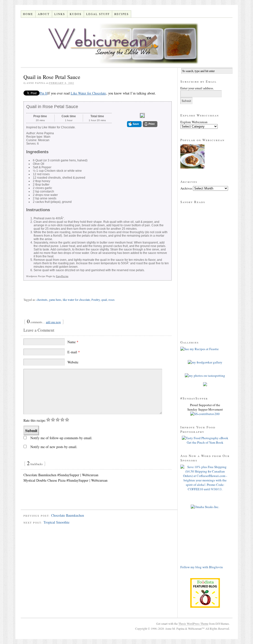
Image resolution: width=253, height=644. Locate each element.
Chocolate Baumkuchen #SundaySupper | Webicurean (60, 475)
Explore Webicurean (194, 122)
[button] (134, 124)
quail (104, 300)
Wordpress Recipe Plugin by (47, 276)
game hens (55, 300)
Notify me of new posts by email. (53, 446)
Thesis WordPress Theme (193, 623)
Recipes (121, 14)
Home (28, 14)
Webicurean (126, 42)
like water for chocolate (76, 300)
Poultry (95, 300)
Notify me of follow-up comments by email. (61, 438)
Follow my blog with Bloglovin (201, 567)
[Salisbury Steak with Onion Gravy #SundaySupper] (192, 157)
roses (111, 300)
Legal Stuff (98, 14)
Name (72, 342)
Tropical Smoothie (56, 522)
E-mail (73, 352)
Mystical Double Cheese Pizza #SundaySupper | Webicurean (65, 480)
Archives (186, 188)
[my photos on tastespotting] (205, 375)
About (44, 14)
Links (59, 14)
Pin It (43, 93)
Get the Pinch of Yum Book (205, 442)
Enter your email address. (197, 88)
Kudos (76, 14)
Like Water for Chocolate (88, 93)
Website (72, 362)
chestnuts (42, 300)
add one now (53, 322)
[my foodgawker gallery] (205, 362)
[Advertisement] (78, 501)
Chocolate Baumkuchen (67, 515)
